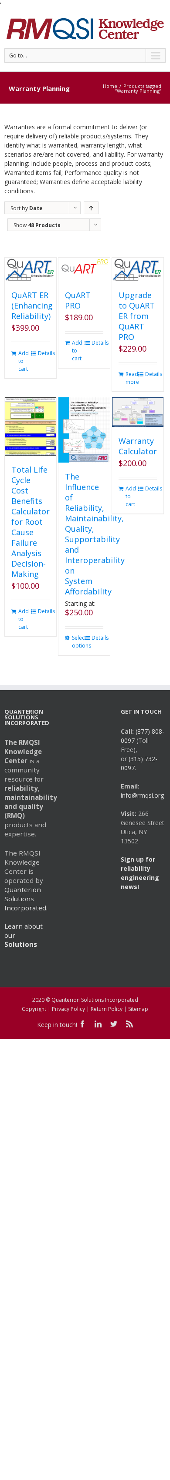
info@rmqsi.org (142, 795)
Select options (78, 641)
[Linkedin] (98, 1023)
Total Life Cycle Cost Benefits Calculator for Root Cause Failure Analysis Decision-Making (30, 521)
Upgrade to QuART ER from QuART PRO (137, 316)
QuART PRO (78, 300)
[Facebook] (82, 1023)
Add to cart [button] (23, 361)
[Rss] (129, 1023)
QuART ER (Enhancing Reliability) (32, 305)
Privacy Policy (68, 1009)
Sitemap (138, 1009)
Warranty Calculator (138, 446)
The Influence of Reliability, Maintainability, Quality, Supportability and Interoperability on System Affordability (95, 534)
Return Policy (106, 1009)
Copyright (34, 1009)
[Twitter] (113, 1023)
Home (110, 86)
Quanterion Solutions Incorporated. (26, 898)
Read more (131, 378)
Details (44, 353)
